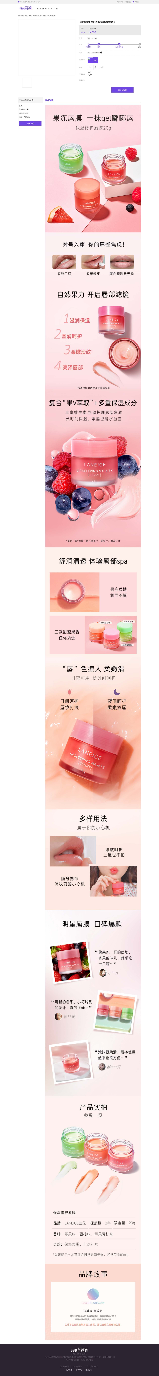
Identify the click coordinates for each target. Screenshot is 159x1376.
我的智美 (128, 2)
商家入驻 (120, 2)
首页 (26, 16)
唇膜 (30, 16)
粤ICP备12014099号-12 (107, 1357)
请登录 (38, 2)
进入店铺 (30, 123)
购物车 (137, 2)
